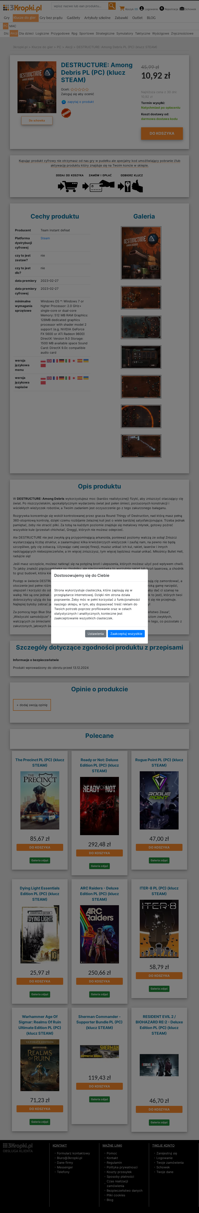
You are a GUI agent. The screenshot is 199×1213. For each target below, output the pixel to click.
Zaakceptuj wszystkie (126, 634)
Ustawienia (96, 634)
